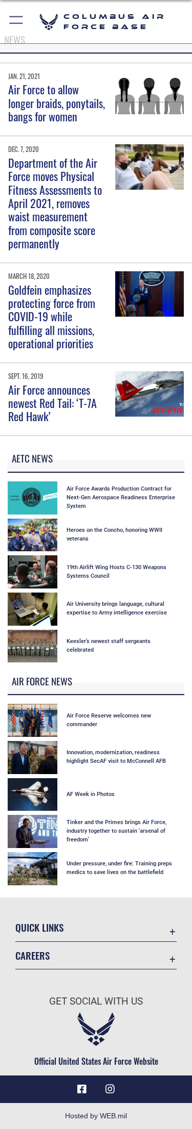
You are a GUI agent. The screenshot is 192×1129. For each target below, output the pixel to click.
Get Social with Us (96, 1001)
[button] (16, 21)
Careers (32, 955)
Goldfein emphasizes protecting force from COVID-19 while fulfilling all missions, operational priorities (51, 316)
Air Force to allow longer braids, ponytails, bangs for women (56, 102)
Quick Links (39, 927)
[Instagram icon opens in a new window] (110, 1089)
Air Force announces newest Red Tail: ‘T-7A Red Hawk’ (52, 403)
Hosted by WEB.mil (96, 1116)
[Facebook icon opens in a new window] (82, 1089)
